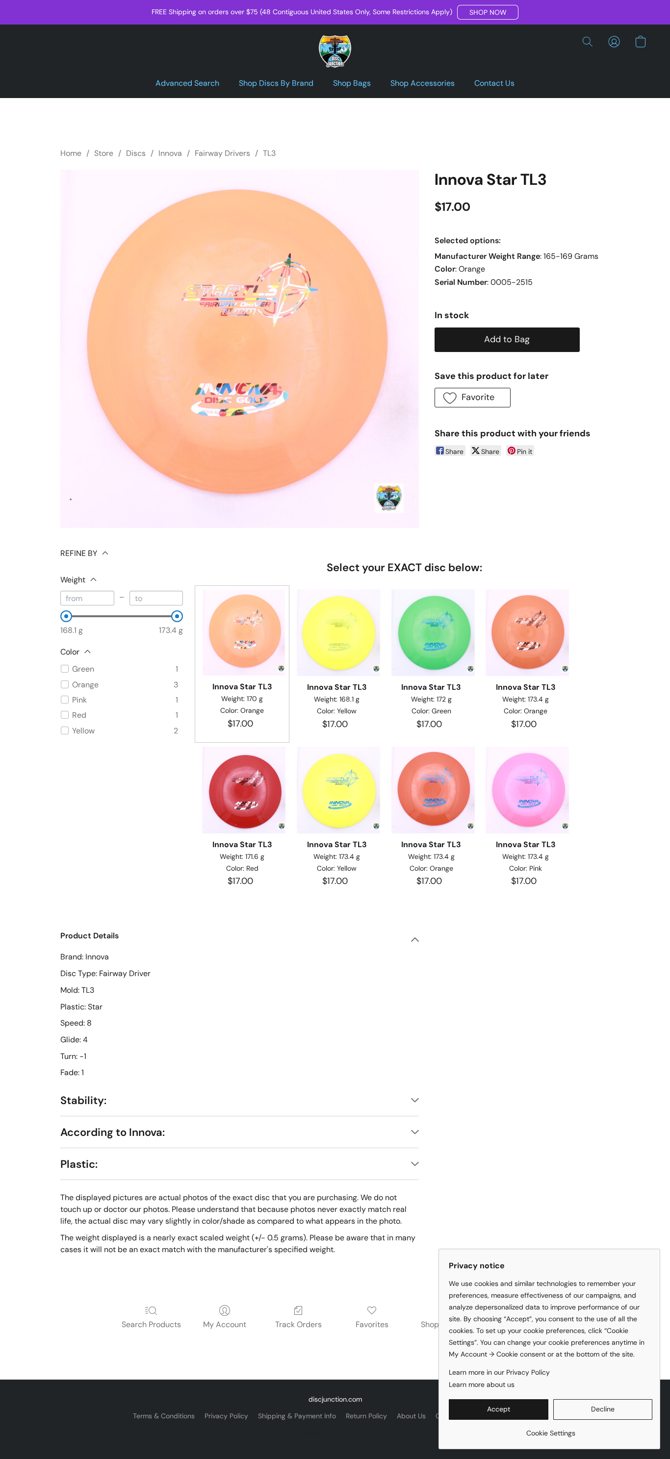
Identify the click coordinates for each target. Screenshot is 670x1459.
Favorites (372, 1324)
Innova (170, 153)
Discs (136, 153)
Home (70, 153)
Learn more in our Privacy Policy (499, 1372)
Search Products (151, 1324)
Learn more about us (482, 1384)
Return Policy (366, 1415)
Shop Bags (352, 83)
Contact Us (494, 83)
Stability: (83, 1100)
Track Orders (298, 1324)
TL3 (269, 153)
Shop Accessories (422, 83)
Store (103, 153)
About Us (411, 1415)
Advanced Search (187, 83)
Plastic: (79, 1164)
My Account (224, 1324)
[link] (550, 1429)
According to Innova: (112, 1132)
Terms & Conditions (164, 1415)
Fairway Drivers (222, 153)
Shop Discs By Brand (276, 83)
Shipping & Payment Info (297, 1415)
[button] (487, 12)
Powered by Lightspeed (335, 1432)
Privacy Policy (226, 1415)
